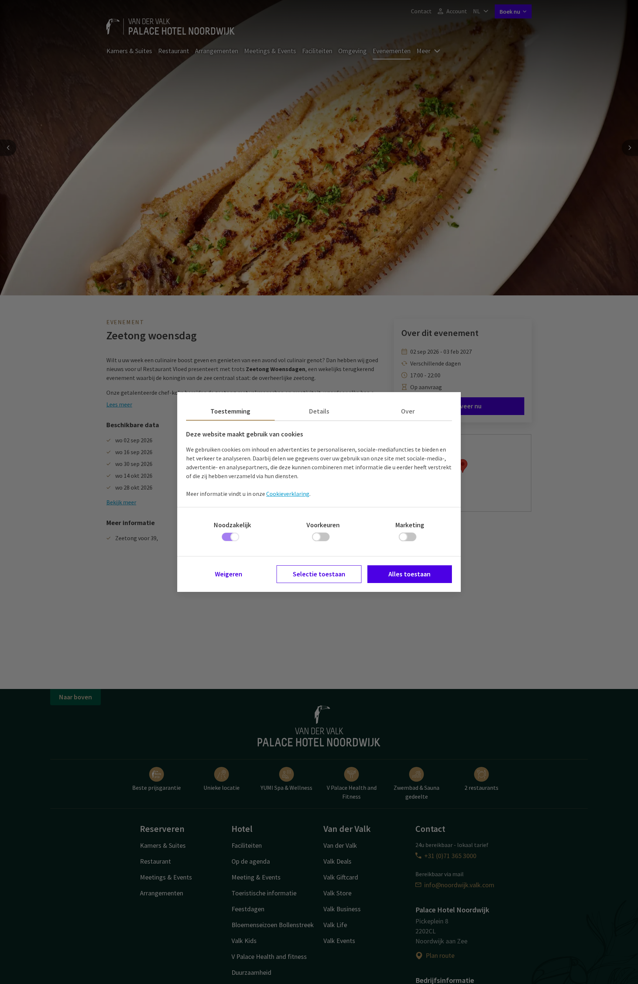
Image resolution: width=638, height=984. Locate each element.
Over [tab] (408, 411)
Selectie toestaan (319, 574)
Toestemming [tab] (230, 411)
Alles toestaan (409, 574)
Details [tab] (319, 411)
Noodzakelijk (232, 525)
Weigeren (228, 574)
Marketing (409, 525)
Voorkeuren (323, 525)
